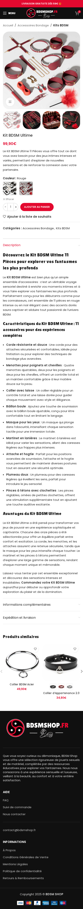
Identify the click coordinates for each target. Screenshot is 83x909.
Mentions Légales (15, 864)
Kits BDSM (60, 25)
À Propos (9, 850)
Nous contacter (14, 814)
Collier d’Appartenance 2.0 (61, 693)
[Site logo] (41, 13)
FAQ (5, 800)
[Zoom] (10, 101)
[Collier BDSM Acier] (22, 662)
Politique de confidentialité (22, 871)
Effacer (10, 199)
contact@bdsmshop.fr (19, 830)
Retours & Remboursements (23, 878)
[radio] (9, 188)
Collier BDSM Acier (22, 684)
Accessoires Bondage (33, 25)
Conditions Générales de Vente (25, 857)
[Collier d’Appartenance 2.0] (61, 662)
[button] (7, 70)
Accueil (8, 25)
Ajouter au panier (37, 207)
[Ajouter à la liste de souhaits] (35, 649)
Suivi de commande (17, 807)
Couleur (9, 178)
